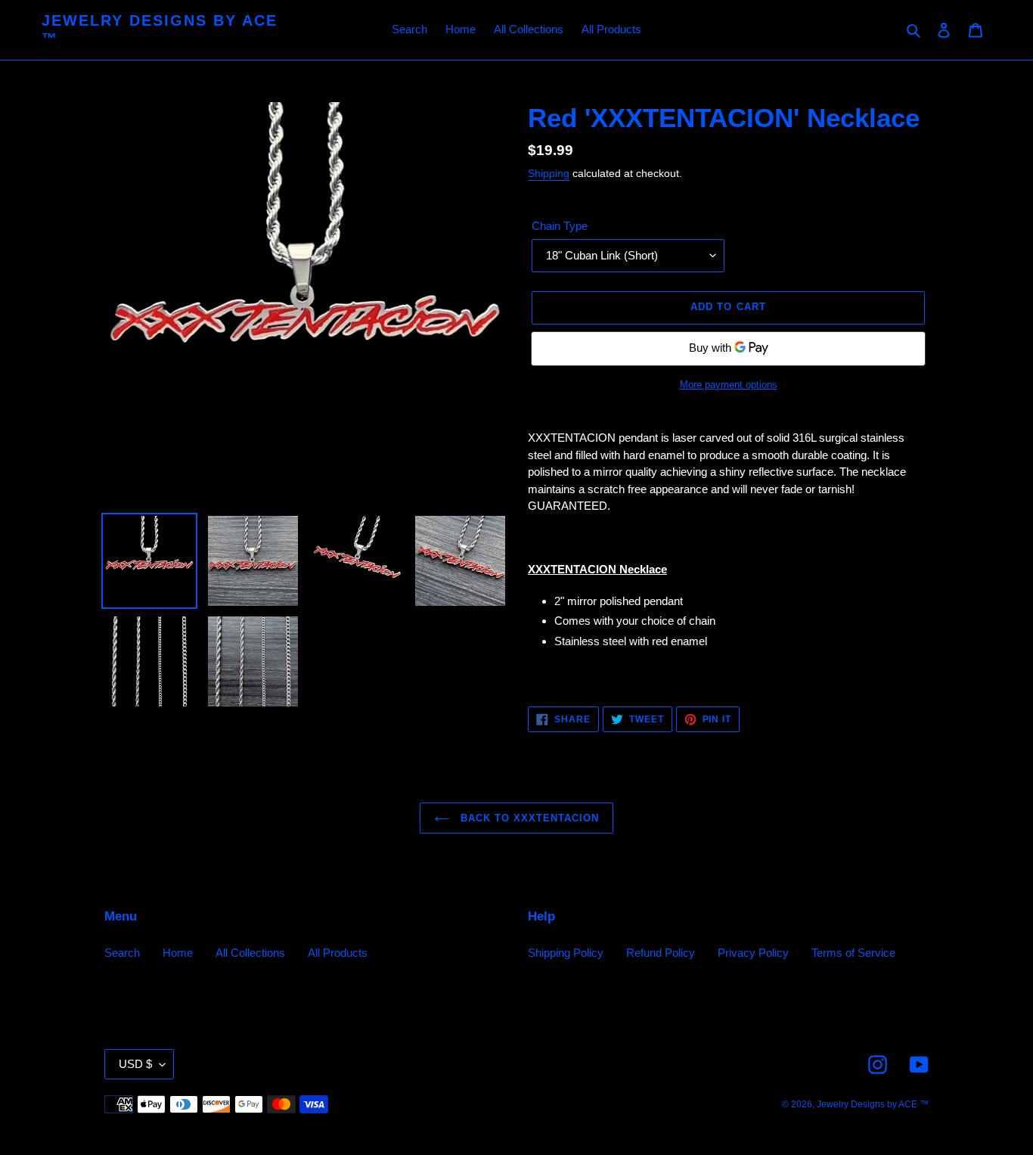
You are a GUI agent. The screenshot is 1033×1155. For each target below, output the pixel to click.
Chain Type (560, 225)
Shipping (548, 173)
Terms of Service (853, 952)
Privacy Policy (753, 952)
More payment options (728, 384)
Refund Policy (660, 952)
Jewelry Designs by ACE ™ (160, 29)
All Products (338, 952)
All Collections (250, 952)
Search (122, 952)
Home (178, 952)
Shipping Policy (565, 952)
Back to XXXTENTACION (528, 818)
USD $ (135, 1063)
